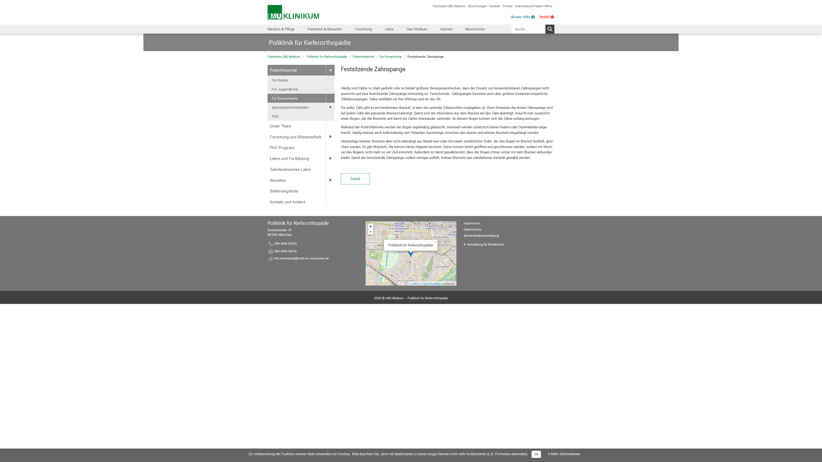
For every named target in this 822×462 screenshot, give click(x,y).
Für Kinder (280, 80)
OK (536, 454)
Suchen (549, 29)
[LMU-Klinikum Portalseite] (293, 12)
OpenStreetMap (432, 283)
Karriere (446, 29)
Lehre (389, 29)
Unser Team (280, 126)
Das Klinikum (417, 29)
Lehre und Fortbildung (289, 158)
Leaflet (414, 283)
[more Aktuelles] (330, 180)
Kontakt (495, 6)
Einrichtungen (477, 6)
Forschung (363, 29)
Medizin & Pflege (281, 29)
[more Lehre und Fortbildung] (330, 158)
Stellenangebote (284, 191)
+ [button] (370, 226)
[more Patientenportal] (330, 70)
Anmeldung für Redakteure (485, 244)
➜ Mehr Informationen (563, 454)
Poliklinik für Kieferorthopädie (309, 42)
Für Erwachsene (391, 57)
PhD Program (282, 147)
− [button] (370, 232)
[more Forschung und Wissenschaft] (330, 136)
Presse (508, 6)
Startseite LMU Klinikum (449, 6)
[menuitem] (281, 29)
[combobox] (533, 29)
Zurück (355, 179)
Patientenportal (363, 57)
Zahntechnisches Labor (290, 169)
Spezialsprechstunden (290, 107)
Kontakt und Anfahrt (287, 202)
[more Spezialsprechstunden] (330, 107)
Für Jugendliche (285, 89)
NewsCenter (475, 29)
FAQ (275, 116)
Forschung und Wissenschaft (295, 137)
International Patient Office (533, 6)
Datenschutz (473, 229)
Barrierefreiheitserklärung (481, 236)
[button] (301, 259)
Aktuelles (278, 180)
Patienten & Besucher (325, 29)
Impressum (472, 223)
